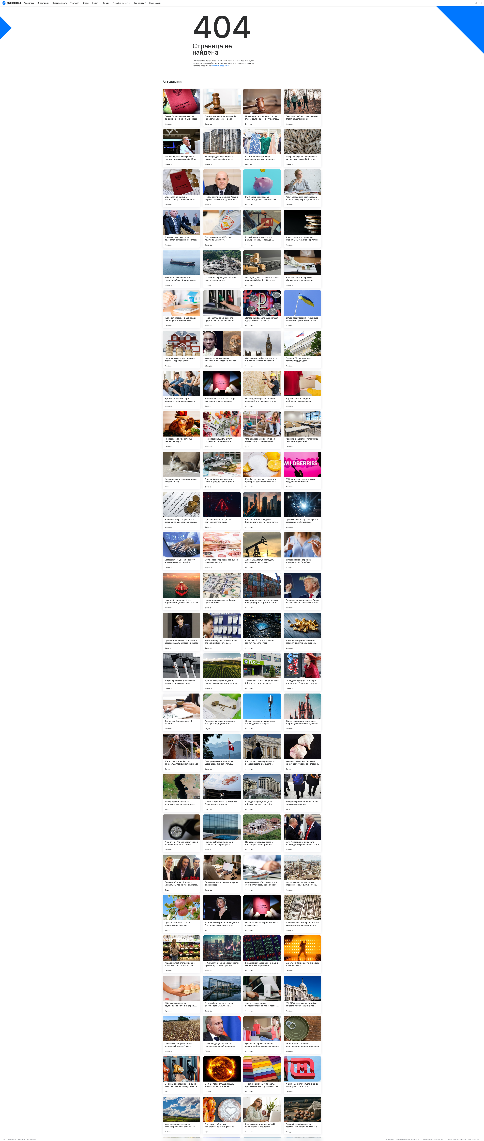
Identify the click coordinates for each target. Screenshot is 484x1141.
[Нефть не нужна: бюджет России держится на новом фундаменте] (222, 188)
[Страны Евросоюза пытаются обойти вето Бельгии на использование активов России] (222, 995)
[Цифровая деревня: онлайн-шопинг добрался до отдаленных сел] (262, 1035)
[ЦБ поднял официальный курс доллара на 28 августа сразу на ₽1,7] (302, 672)
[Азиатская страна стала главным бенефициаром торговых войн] (262, 591)
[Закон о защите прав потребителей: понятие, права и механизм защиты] (262, 995)
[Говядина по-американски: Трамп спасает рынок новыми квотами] (302, 591)
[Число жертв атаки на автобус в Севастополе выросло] (222, 793)
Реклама (21, 1139)
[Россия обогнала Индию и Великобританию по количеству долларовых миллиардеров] (262, 511)
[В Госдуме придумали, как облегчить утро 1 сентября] (262, 793)
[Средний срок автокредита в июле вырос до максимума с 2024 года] (222, 470)
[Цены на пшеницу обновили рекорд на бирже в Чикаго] (181, 1035)
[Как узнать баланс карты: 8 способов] (181, 712)
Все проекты (31, 1139)
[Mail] (4, 3)
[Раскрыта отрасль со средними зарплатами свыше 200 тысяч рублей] (302, 148)
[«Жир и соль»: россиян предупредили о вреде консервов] (302, 1035)
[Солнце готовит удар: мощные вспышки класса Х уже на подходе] (222, 1075)
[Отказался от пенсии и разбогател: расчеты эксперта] (181, 188)
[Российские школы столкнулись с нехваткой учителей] (302, 430)
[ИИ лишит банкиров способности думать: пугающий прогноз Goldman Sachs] (222, 954)
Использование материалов (455, 1139)
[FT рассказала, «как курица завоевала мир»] (181, 430)
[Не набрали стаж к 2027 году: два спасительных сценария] (222, 390)
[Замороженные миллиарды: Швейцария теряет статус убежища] (222, 753)
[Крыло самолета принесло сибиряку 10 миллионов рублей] (302, 229)
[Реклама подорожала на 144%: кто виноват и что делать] (262, 1115)
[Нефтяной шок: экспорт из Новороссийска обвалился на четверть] (181, 269)
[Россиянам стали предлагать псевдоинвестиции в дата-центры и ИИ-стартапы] (262, 753)
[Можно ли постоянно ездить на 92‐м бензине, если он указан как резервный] (181, 1075)
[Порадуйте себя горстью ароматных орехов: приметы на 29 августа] (302, 1115)
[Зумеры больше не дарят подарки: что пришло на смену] (181, 390)
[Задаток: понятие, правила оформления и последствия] (302, 269)
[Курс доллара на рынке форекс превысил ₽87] (222, 591)
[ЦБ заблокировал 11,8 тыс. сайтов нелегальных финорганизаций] (222, 511)
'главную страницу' (220, 66)
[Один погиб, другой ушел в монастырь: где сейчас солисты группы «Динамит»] (181, 874)
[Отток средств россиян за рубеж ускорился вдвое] (222, 551)
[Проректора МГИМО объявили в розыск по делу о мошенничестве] (181, 632)
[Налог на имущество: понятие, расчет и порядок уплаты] (181, 349)
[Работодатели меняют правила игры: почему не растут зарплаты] (302, 188)
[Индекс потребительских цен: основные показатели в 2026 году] (181, 954)
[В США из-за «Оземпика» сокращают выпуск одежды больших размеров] (262, 148)
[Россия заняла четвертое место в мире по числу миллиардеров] (302, 914)
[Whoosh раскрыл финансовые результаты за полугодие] (181, 672)
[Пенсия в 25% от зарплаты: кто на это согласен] (262, 914)
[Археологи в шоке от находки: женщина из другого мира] (222, 712)
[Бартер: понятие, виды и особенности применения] (302, 390)
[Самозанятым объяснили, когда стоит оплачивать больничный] (262, 874)
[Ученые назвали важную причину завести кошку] (181, 470)
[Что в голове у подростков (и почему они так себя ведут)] (262, 430)
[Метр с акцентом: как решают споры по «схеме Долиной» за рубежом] (302, 874)
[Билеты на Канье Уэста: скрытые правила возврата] (302, 954)
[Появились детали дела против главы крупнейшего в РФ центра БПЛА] (262, 108)
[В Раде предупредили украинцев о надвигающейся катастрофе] (302, 309)
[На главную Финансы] (13, 3)
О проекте (390, 1139)
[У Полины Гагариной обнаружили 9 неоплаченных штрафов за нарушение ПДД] (222, 914)
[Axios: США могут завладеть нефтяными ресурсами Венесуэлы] (262, 551)
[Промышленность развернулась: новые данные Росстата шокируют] (302, 511)
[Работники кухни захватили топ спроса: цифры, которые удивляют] (222, 632)
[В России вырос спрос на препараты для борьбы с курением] (302, 551)
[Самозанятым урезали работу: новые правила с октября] (181, 551)
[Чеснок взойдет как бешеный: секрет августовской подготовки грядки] (302, 753)
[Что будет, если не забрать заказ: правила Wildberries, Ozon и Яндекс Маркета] (262, 269)
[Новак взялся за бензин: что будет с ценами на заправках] (222, 309)
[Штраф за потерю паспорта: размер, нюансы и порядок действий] (262, 229)
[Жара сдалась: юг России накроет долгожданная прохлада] (181, 753)
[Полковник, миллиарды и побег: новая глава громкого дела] (222, 108)
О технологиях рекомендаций (432, 1139)
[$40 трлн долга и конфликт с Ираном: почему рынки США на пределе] (181, 148)
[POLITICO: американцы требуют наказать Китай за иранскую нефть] (302, 995)
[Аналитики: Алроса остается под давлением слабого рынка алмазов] (181, 833)
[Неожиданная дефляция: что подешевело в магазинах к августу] (222, 430)
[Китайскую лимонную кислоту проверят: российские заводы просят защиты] (262, 470)
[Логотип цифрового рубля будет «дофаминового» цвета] (262, 309)
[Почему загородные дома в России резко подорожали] (262, 833)
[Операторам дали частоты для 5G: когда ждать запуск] (262, 712)
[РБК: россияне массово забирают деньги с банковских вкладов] (262, 188)
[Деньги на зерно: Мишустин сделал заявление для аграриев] (222, 672)
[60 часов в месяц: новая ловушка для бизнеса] (222, 874)
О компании (12, 1139)
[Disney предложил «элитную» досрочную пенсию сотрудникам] (302, 712)
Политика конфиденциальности (407, 1139)
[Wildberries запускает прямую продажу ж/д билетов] (302, 470)
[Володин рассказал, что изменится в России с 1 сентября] (181, 229)
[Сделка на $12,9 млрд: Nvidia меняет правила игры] (262, 632)
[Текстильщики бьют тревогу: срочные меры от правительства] (262, 1075)
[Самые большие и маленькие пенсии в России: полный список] (181, 108)
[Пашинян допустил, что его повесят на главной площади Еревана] (222, 1035)
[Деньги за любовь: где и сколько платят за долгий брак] (302, 108)
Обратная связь (473, 1139)
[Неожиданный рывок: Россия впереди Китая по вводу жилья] (262, 390)
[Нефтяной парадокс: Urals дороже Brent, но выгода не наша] (181, 591)
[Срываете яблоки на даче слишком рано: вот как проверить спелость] (181, 914)
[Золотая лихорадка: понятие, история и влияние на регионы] (302, 632)
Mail (4, 1139)
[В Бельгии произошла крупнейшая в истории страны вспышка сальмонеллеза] (181, 995)
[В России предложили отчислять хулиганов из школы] (302, 793)
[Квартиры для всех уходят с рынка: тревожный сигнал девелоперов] (222, 148)
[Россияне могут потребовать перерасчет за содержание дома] (181, 511)
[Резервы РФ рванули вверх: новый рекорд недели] (302, 349)
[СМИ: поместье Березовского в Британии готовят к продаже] (262, 349)
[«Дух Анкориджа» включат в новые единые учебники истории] (302, 833)
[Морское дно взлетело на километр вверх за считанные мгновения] (181, 1115)
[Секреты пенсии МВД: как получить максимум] (222, 229)
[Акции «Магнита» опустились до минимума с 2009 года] (302, 1075)
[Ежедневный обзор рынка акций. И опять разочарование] (262, 954)
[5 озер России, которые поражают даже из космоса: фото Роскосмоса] (181, 793)
